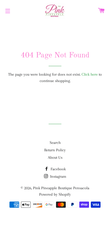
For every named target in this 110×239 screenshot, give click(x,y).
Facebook (58, 169)
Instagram (57, 176)
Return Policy (55, 150)
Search (55, 142)
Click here (90, 74)
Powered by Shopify (55, 194)
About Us (55, 157)
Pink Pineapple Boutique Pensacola (61, 188)
